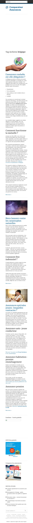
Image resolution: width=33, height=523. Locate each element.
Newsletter (19, 514)
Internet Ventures (13, 518)
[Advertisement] (16, 31)
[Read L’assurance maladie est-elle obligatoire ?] (16, 72)
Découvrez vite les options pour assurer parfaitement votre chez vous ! (16, 382)
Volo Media (25, 518)
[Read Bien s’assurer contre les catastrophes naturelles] (16, 216)
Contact (13, 515)
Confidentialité (13, 514)
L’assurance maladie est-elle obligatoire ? (15, 75)
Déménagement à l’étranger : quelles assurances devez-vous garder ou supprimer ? (17, 494)
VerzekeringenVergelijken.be (21, 515)
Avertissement (8, 515)
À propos (8, 514)
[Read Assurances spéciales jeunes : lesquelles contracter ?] (16, 303)
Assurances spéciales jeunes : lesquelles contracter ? (16, 308)
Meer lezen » (8, 194)
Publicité (23, 514)
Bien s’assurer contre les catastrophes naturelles (16, 221)
